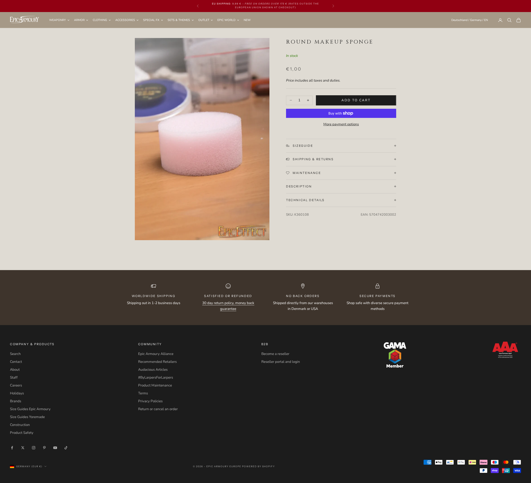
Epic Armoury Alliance (155, 353)
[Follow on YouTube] (55, 448)
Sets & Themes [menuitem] (179, 20)
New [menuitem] (247, 20)
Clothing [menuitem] (100, 20)
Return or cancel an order (158, 409)
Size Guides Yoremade (27, 417)
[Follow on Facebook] (12, 448)
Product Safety (21, 432)
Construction (20, 424)
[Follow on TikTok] (66, 448)
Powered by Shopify (258, 466)
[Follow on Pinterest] (44, 448)
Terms (143, 393)
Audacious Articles (153, 369)
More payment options (341, 124)
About (15, 369)
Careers (16, 385)
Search (15, 353)
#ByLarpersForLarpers (155, 377)
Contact (16, 361)
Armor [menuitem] (79, 20)
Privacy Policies (150, 401)
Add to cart (356, 100)
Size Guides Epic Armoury (30, 409)
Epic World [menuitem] (226, 20)
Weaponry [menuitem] (57, 20)
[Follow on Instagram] (34, 448)
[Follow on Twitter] (23, 448)
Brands (15, 401)
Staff (14, 377)
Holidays (17, 393)
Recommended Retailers (157, 361)
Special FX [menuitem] (151, 20)
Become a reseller (275, 353)
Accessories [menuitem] (125, 20)
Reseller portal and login (280, 361)
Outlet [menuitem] (203, 20)
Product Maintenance (155, 385)
